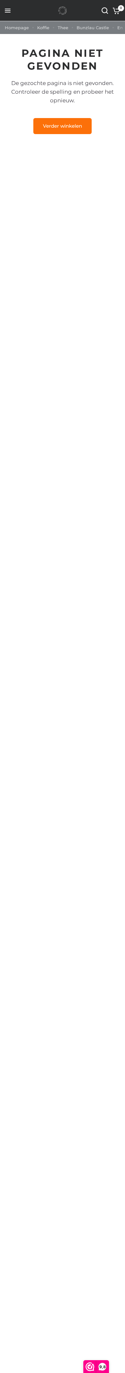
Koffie (43, 27)
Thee (63, 27)
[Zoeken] (104, 10)
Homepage (17, 27)
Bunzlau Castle (93, 27)
